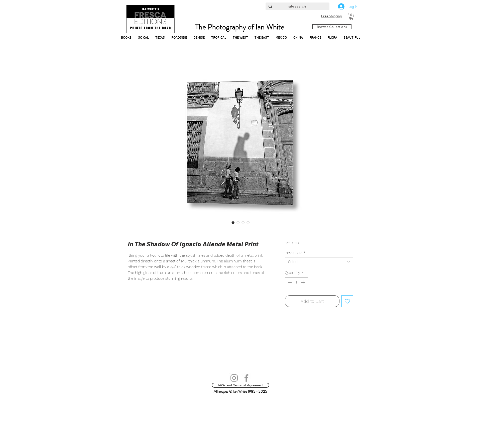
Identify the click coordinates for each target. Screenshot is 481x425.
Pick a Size (295, 253)
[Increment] (303, 282)
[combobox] (319, 261)
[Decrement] (289, 282)
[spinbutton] (296, 282)
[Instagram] (234, 378)
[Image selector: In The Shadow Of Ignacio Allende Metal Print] (232, 222)
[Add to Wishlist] (347, 301)
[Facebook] (246, 378)
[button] (351, 17)
